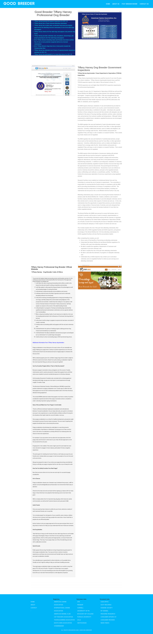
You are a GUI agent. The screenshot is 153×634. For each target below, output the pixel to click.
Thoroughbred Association (64, 620)
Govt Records (106, 604)
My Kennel (104, 610)
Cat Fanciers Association (63, 617)
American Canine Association (60, 603)
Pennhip (80, 604)
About (33, 604)
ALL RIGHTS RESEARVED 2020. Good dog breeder (76, 630)
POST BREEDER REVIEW (129, 4)
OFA (78, 601)
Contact (34, 607)
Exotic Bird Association (63, 623)
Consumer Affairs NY (108, 617)
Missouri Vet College (85, 614)
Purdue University (84, 617)
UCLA (79, 620)
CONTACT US (144, 4)
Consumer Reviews (108, 620)
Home (33, 601)
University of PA (83, 610)
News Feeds (105, 623)
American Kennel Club (62, 614)
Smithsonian (82, 623)
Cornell (80, 607)
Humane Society (107, 607)
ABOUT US (115, 4)
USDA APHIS (105, 601)
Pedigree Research (108, 614)
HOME (108, 4)
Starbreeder (59, 626)
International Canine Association (62, 609)
